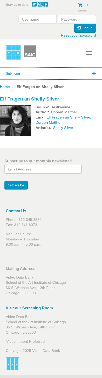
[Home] (13, 52)
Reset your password (78, 35)
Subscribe (16, 185)
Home (5, 87)
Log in (87, 28)
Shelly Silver (63, 128)
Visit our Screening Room (29, 308)
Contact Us (16, 211)
